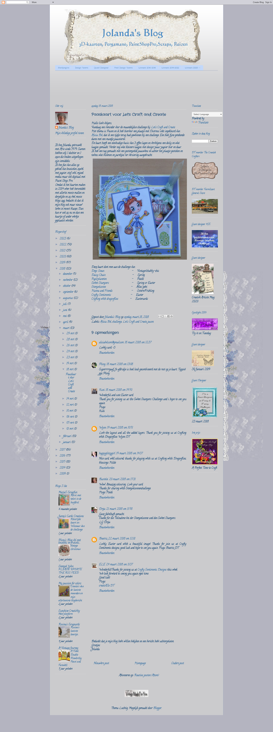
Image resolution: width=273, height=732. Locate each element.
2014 (63, 468)
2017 (63, 450)
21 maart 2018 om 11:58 (119, 509)
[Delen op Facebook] (168, 316)
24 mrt (70, 351)
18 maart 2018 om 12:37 (138, 342)
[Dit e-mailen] (159, 316)
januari (67, 442)
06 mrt (70, 417)
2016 (63, 456)
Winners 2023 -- (192, 67)
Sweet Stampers (100, 283)
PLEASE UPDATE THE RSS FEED (70, 571)
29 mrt (70, 333)
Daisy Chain (98, 275)
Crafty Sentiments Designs (152, 570)
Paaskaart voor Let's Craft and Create (71, 383)
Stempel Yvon (65, 566)
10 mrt (70, 411)
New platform (65, 614)
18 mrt (70, 369)
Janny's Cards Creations (71, 516)
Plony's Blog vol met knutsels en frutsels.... (69, 541)
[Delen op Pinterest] (171, 316)
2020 (63, 257)
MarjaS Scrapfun (67, 492)
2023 (63, 239)
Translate (203, 123)
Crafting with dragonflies (104, 299)
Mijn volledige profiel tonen (69, 133)
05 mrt (70, 423)
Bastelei (103, 479)
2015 (63, 462)
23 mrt (70, 357)
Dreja (102, 509)
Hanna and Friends (101, 291)
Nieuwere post (101, 663)
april (66, 322)
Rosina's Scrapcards (69, 624)
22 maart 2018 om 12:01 (121, 539)
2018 (63, 269)
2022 (63, 245)
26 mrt (70, 345)
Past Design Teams (123, 67)
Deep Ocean (97, 271)
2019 (63, 263)
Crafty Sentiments (101, 295)
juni (65, 310)
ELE (102, 564)
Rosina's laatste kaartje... (75, 631)
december (68, 274)
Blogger (157, 708)
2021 (63, 251)
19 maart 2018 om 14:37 (129, 453)
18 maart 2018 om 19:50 (119, 390)
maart (66, 328)
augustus (68, 298)
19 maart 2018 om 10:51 (120, 428)
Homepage (140, 663)
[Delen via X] (165, 316)
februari (67, 436)
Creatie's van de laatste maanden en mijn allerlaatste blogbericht (71, 594)
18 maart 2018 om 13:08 (119, 364)
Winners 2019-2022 (170, 67)
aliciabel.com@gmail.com (111, 342)
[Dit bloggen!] (162, 316)
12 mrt (70, 405)
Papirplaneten (98, 279)
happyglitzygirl (107, 453)
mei (65, 316)
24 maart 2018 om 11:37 (119, 564)
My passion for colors (69, 583)
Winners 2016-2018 (147, 67)
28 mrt (70, 339)
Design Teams (81, 67)
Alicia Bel (97, 135)
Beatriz (103, 539)
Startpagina (63, 67)
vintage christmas (76, 547)
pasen (151, 322)
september (68, 292)
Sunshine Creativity (69, 611)
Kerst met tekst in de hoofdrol (76, 499)
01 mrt (70, 429)
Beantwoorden (106, 353)
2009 (63, 474)
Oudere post (177, 663)
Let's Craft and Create (163, 127)
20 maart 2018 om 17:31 (122, 479)
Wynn (102, 428)
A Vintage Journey (68, 648)
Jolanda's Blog (66, 128)
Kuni (102, 390)
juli (65, 304)
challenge (117, 322)
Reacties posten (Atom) (146, 675)
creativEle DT (106, 586)
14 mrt (70, 399)
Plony (102, 364)
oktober (67, 286)
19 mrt (70, 363)
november (68, 280)
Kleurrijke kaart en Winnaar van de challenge (78, 524)
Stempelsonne (98, 287)
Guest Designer (101, 67)
